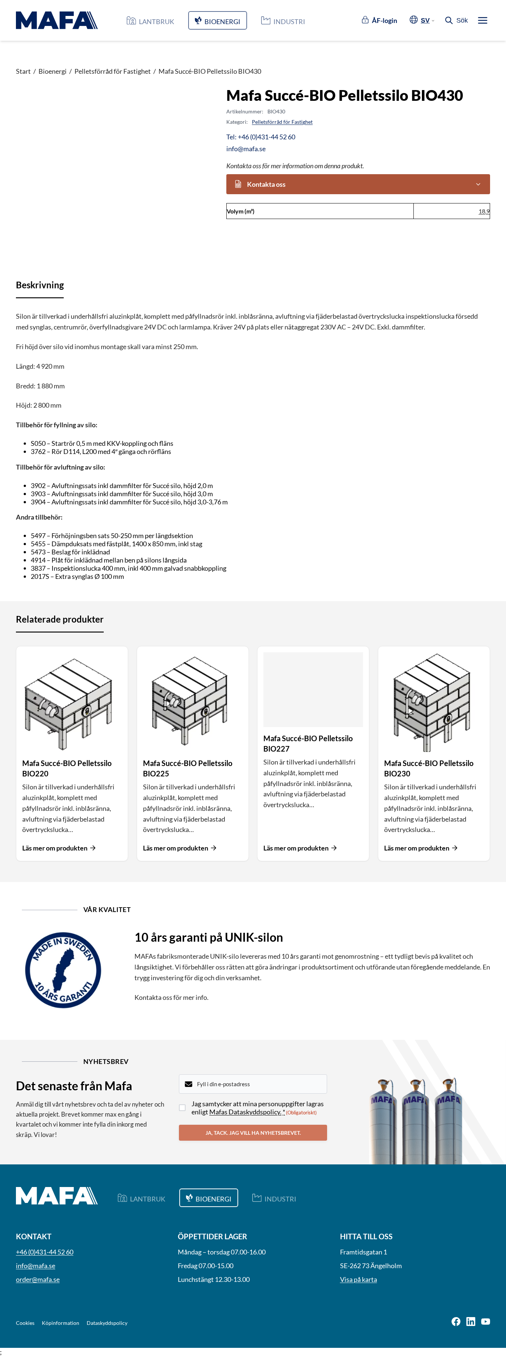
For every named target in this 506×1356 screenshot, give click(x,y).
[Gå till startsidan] (57, 20)
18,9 (484, 211)
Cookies (25, 1323)
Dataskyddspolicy (107, 1323)
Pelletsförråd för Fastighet (112, 71)
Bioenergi (53, 71)
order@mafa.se (38, 1279)
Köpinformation (60, 1323)
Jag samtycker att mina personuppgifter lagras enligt (258, 1108)
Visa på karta (358, 1279)
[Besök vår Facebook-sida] (456, 1322)
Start (23, 71)
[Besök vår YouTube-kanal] (485, 1322)
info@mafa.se (246, 149)
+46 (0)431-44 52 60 (44, 1252)
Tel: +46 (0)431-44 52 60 (260, 137)
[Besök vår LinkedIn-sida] (470, 1322)
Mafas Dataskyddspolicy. (245, 1112)
